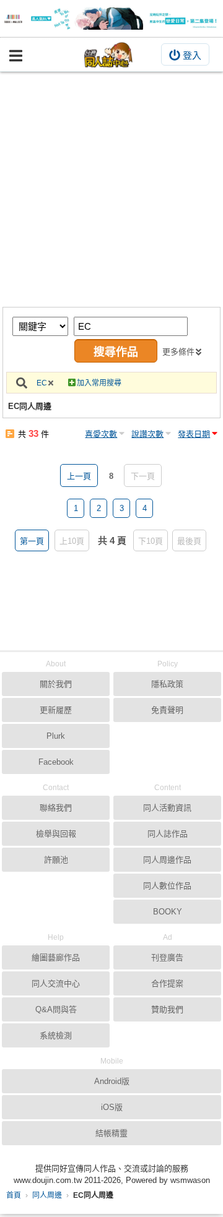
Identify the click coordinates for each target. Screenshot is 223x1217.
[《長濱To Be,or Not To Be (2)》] (111, 18)
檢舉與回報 (56, 833)
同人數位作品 (167, 885)
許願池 (56, 859)
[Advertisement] (111, 189)
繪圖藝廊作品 (56, 957)
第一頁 (32, 541)
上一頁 (79, 476)
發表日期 (194, 434)
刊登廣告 (167, 957)
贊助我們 (167, 1009)
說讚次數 (147, 434)
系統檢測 (56, 1035)
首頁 (13, 1195)
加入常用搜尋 (99, 383)
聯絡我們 (56, 807)
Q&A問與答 (56, 1009)
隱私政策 (167, 684)
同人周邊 (47, 1195)
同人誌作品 (167, 833)
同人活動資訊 (167, 807)
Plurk (55, 736)
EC (42, 383)
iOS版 (112, 1107)
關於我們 (56, 684)
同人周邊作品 (167, 859)
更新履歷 (56, 710)
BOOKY (167, 911)
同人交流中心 (56, 983)
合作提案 (167, 983)
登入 (192, 55)
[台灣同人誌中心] (108, 55)
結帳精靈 (111, 1133)
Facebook (56, 762)
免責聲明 (167, 710)
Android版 (111, 1081)
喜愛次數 (101, 434)
